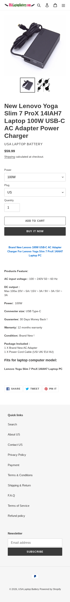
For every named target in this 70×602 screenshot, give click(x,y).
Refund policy (16, 515)
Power (7, 169)
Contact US (15, 444)
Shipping (9, 156)
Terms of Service (18, 505)
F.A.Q (11, 495)
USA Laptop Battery (28, 589)
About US (14, 434)
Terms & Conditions (20, 475)
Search (12, 424)
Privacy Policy (17, 454)
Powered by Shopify (50, 589)
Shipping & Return (19, 485)
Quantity (9, 200)
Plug (6, 185)
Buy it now (35, 231)
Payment (13, 465)
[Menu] (63, 5)
